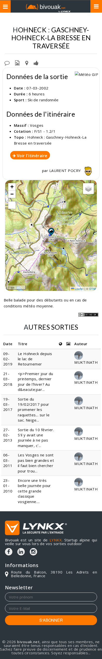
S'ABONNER (51, 620)
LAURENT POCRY (65, 170)
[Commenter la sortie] (7, 62)
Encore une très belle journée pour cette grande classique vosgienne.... (34, 491)
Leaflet (79, 289)
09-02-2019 (8, 359)
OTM (92, 289)
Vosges (37, 125)
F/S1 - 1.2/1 (44, 131)
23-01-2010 (8, 485)
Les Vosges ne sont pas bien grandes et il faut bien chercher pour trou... (36, 462)
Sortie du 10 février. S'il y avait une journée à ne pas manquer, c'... (36, 437)
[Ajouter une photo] (17, 62)
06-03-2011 (8, 460)
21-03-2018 (8, 379)
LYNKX (56, 539)
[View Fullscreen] (12, 205)
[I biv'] (36, 62)
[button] (51, 231)
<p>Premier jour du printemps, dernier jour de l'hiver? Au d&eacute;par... (35, 381)
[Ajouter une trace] (26, 62)
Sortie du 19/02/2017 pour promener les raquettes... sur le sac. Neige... (34, 410)
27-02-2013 (8, 435)
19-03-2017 (8, 404)
